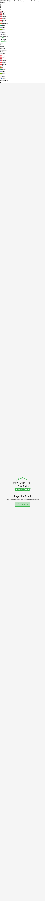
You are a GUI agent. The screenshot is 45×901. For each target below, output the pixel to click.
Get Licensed (3, 50)
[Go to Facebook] (0, 4)
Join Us (2, 53)
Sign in (6, 36)
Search (2, 44)
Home (1, 43)
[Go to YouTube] (0, 7)
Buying (2, 46)
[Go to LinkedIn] (0, 9)
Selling (2, 48)
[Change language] (1, 11)
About (1, 51)
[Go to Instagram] (0, 6)
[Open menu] (0, 82)
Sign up (2, 36)
